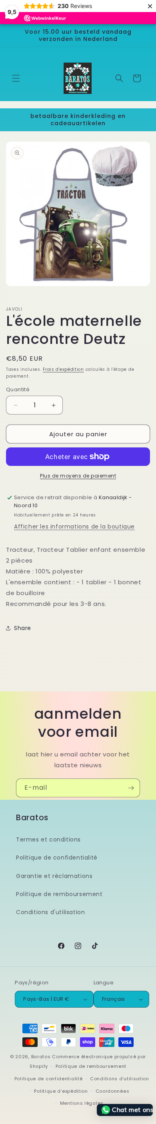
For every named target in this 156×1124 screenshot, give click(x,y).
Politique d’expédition (61, 1091)
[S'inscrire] (131, 787)
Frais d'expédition (63, 369)
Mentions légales (82, 1103)
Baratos (41, 1056)
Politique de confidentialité (57, 858)
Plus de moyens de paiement (78, 475)
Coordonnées (113, 1091)
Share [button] (22, 628)
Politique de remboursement (59, 894)
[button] (16, 78)
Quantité (18, 389)
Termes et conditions (48, 839)
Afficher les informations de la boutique (74, 526)
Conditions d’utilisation (119, 1078)
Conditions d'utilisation (50, 912)
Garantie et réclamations (54, 876)
